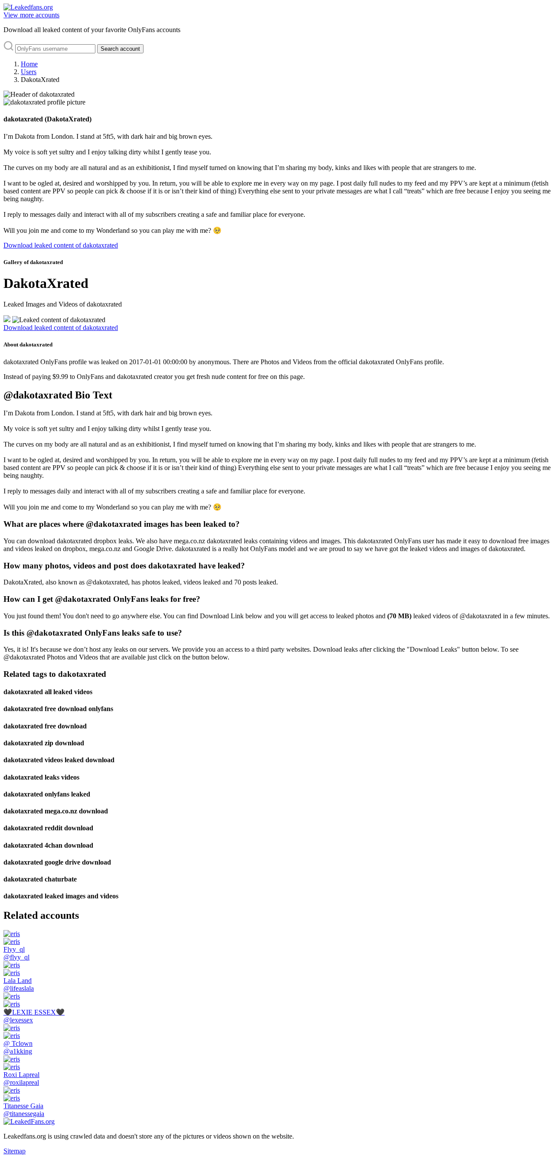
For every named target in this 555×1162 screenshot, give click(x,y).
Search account (120, 49)
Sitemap (14, 1151)
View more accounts (31, 15)
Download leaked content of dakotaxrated (60, 245)
